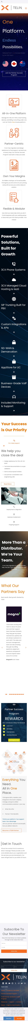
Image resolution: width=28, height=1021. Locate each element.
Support (11, 1002)
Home (3, 990)
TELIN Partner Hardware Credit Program (10, 998)
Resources (4, 1002)
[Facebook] (6, 983)
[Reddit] (22, 983)
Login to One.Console (13, 1005)
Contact (19, 1002)
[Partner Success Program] (14, 704)
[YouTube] (9, 983)
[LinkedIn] (3, 983)
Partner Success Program (9, 994)
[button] (1, 1)
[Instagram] (12, 983)
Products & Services (13, 990)
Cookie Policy (19, 1015)
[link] (14, 59)
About (3, 1005)
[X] (15, 983)
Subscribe (14, 951)
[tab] (14, 442)
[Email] (19, 983)
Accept (19, 1018)
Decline (8, 1018)
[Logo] (11, 8)
